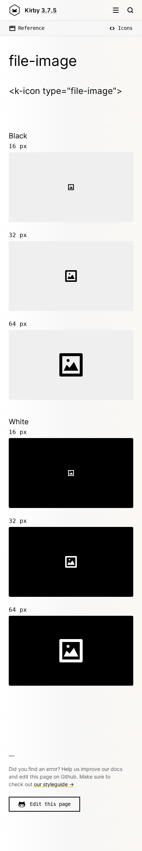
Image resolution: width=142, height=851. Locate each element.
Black (18, 135)
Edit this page (50, 804)
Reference (31, 28)
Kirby (41, 10)
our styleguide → (54, 784)
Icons (125, 28)
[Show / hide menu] (116, 10)
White (19, 421)
